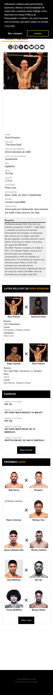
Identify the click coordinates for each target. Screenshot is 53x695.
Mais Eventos (26, 450)
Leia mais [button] (10, 26)
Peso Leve (10, 188)
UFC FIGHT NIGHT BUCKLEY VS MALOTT (24, 413)
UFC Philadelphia (12, 324)
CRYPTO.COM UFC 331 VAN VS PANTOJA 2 (24, 440)
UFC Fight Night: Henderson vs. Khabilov (23, 371)
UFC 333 (8, 404)
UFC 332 (8, 421)
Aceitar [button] (37, 33)
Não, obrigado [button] (15, 33)
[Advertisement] (26, 110)
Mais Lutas (26, 620)
